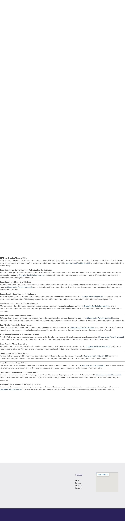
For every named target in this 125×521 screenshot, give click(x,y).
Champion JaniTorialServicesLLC (78, 263)
